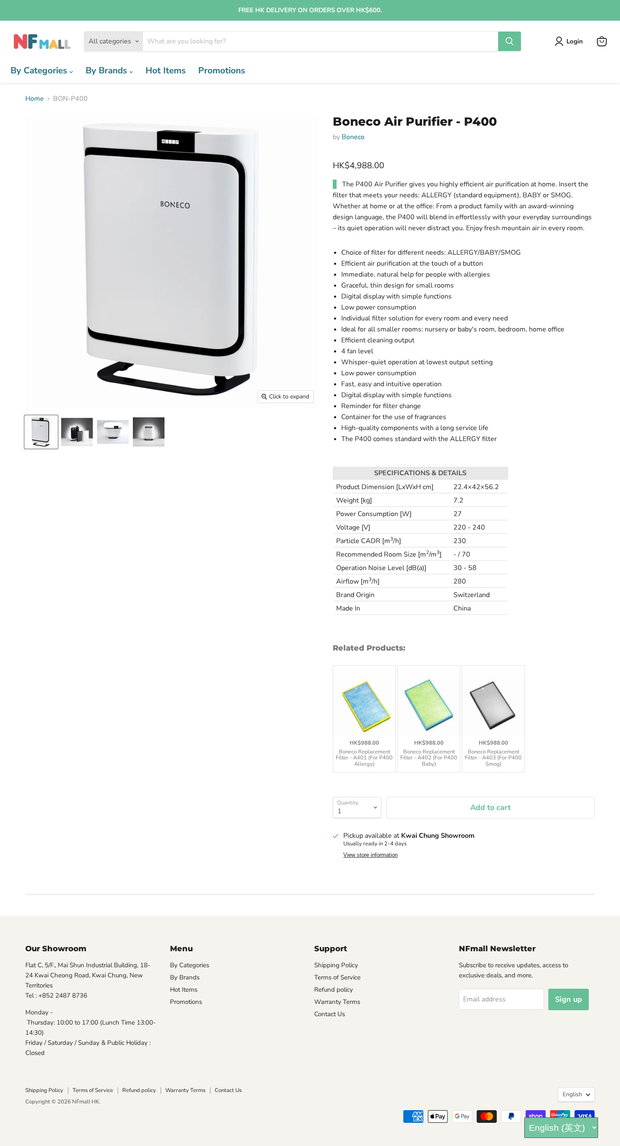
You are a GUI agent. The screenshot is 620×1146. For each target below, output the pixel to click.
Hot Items (166, 70)
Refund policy (333, 989)
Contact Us (329, 1014)
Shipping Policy (336, 965)
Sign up (568, 999)
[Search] (509, 41)
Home (34, 98)
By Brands (107, 70)
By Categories (40, 70)
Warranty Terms (337, 1002)
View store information (370, 855)
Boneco (353, 137)
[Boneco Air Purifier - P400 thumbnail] (41, 432)
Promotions (221, 70)
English (572, 1094)
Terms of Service (337, 977)
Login (574, 41)
